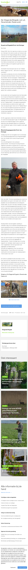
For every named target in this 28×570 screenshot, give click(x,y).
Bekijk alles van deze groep (8, 332)
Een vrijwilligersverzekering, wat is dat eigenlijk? (10, 518)
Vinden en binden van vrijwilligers (8, 503)
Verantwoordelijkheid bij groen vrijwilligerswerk (10, 516)
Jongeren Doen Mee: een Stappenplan (9, 505)
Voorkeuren (13, 567)
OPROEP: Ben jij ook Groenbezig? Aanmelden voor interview (11, 535)
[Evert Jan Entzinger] (14, 176)
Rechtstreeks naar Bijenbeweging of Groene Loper (11, 540)
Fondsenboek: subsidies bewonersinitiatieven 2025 (11, 526)
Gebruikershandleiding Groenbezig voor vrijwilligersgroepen (13, 538)
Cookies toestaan (22, 567)
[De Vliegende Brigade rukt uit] (14, 33)
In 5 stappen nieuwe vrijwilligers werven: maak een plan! (12, 500)
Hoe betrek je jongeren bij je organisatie (9, 507)
